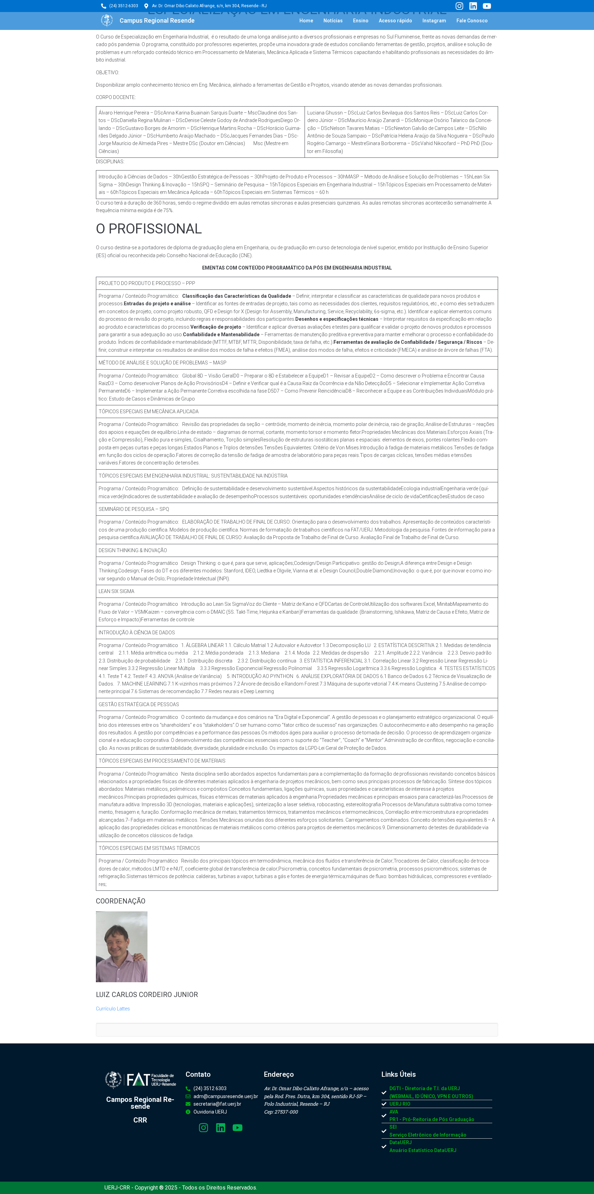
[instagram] (459, 6)
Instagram (434, 20)
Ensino (360, 20)
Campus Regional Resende (157, 20)
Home (306, 20)
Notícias (333, 20)
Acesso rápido (395, 20)
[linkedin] (473, 6)
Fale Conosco (472, 20)
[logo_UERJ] (107, 20)
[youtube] (487, 6)
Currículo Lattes (113, 1008)
